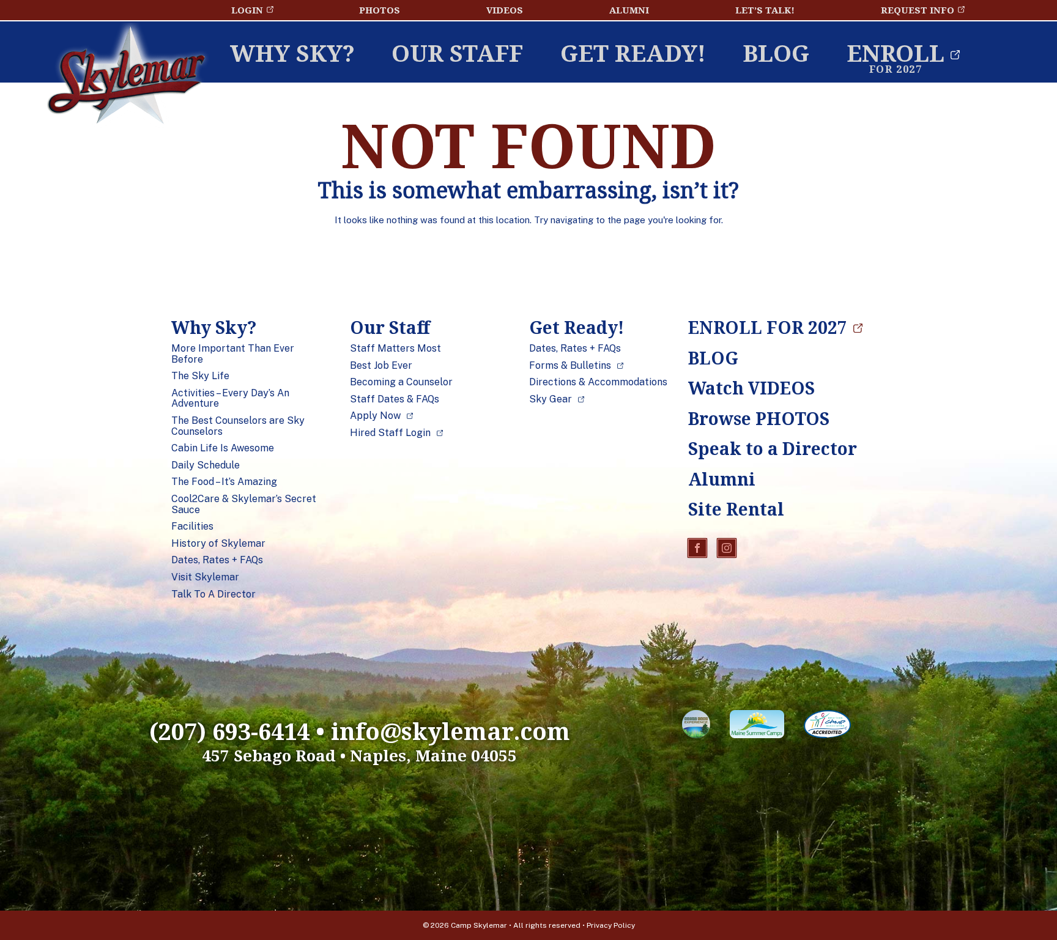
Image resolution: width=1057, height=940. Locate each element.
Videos (504, 10)
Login (247, 10)
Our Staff (457, 52)
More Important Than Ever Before (232, 354)
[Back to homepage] (126, 78)
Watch (751, 387)
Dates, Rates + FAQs (217, 560)
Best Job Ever (381, 365)
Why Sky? (292, 52)
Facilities (192, 526)
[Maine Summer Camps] (757, 726)
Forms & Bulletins (570, 365)
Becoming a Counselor (401, 382)
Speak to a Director (761, 448)
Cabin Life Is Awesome (222, 448)
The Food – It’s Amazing (224, 481)
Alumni (629, 10)
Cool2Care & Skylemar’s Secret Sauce (243, 504)
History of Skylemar (218, 543)
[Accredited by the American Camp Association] (827, 726)
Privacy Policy (611, 925)
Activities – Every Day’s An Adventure (230, 398)
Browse (758, 418)
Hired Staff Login (390, 433)
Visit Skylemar (205, 577)
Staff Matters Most (395, 348)
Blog (776, 52)
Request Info (917, 10)
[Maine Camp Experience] (696, 726)
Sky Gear (550, 399)
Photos (379, 10)
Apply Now (375, 415)
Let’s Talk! (765, 10)
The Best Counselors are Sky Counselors (238, 426)
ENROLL (895, 52)
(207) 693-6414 (229, 731)
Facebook (697, 548)
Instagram (727, 548)
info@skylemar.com (450, 731)
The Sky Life (200, 376)
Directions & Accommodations (598, 382)
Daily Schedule (205, 465)
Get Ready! (633, 52)
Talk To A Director (213, 594)
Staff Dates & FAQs (394, 399)
